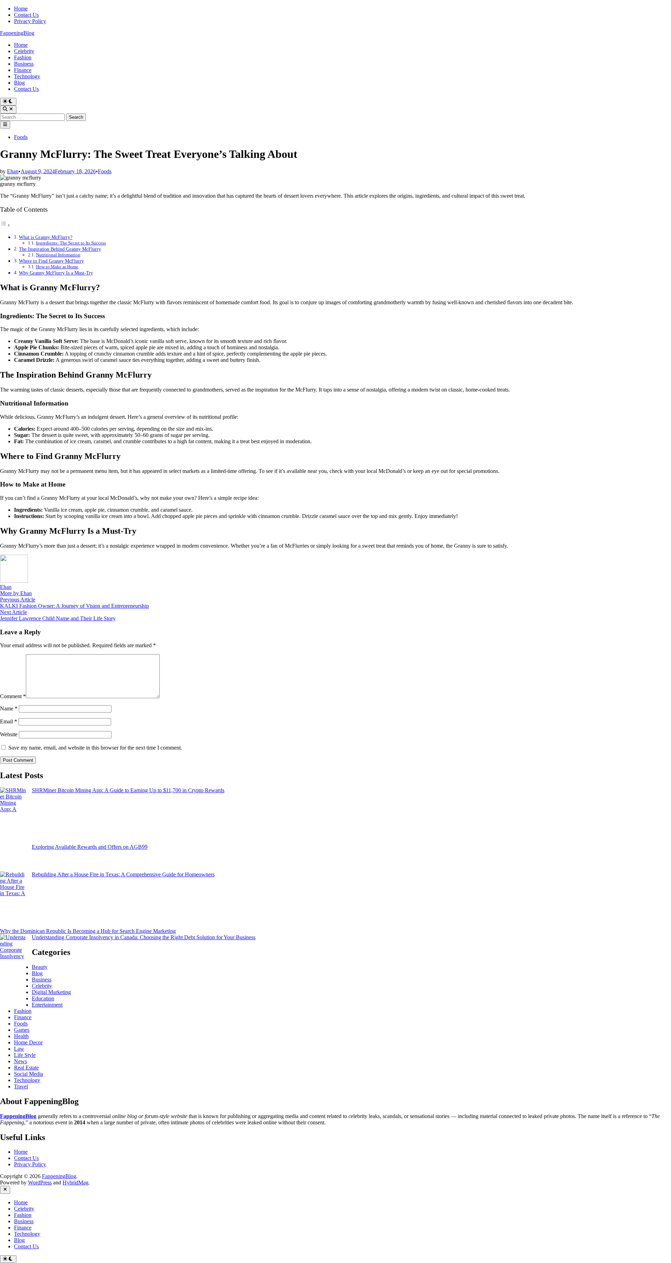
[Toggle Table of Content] (5, 225)
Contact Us (26, 15)
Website (8, 734)
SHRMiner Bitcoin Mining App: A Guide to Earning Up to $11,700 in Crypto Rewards (128, 790)
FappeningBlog (17, 33)
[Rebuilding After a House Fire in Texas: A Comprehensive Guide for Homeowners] (13, 899)
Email (8, 721)
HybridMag (75, 1182)
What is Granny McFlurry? (45, 237)
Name (8, 708)
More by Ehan (16, 593)
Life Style (25, 1055)
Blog (19, 83)
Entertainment (47, 1005)
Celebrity (24, 51)
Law (19, 1049)
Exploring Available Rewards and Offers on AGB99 (89, 847)
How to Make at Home (57, 266)
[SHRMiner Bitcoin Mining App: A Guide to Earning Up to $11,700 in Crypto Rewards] (13, 815)
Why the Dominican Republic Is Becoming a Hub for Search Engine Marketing (88, 931)
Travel (21, 1086)
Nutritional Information (58, 254)
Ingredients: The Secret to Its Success (71, 243)
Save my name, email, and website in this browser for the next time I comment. (95, 748)
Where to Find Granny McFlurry (51, 261)
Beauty (40, 967)
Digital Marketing (51, 992)
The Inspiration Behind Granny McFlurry (60, 249)
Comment (13, 696)
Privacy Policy (30, 21)
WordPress (40, 1182)
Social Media (28, 1074)
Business (24, 64)
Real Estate (26, 1068)
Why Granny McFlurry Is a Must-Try (56, 273)
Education (43, 998)
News (20, 1061)
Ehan (13, 171)
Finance (22, 70)
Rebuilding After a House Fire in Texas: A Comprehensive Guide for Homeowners (123, 874)
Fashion (22, 57)
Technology (27, 76)
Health (21, 1036)
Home (21, 9)
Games (21, 1030)
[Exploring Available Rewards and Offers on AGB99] (13, 857)
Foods (21, 137)
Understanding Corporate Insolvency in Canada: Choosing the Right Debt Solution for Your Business (143, 937)
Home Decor (28, 1042)
